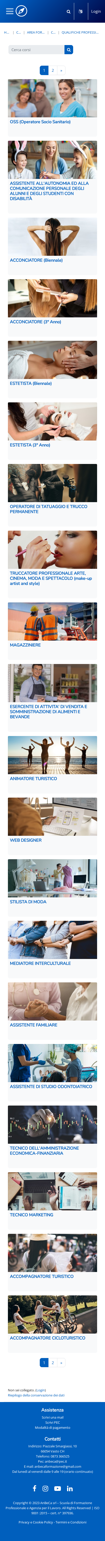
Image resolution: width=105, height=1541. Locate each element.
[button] (68, 11)
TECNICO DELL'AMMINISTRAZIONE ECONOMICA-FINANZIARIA (44, 1150)
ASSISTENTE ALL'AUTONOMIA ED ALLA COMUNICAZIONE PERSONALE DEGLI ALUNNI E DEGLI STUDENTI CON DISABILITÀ (49, 191)
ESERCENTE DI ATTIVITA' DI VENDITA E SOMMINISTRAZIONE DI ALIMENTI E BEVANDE (48, 712)
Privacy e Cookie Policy (36, 1522)
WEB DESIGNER (26, 840)
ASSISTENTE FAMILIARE (33, 1025)
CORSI (53, 32)
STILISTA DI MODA (28, 902)
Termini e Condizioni (71, 1522)
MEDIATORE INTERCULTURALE (40, 963)
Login (96, 11)
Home (7, 32)
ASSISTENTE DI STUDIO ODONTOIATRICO (51, 1087)
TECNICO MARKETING (31, 1215)
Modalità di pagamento (52, 1427)
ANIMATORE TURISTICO (33, 779)
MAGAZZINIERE (25, 645)
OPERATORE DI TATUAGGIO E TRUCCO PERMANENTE (48, 509)
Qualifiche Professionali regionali (81, 32)
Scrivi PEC (52, 1422)
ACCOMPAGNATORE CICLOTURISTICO (47, 1338)
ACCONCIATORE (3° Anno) (35, 322)
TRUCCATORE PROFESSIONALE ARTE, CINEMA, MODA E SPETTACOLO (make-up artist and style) (51, 578)
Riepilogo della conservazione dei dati (36, 1395)
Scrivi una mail (52, 1417)
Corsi (18, 32)
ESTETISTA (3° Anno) (30, 445)
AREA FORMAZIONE (36, 32)
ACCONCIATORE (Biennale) (36, 260)
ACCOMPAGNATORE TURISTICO (42, 1276)
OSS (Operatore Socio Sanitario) (40, 122)
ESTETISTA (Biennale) (31, 383)
